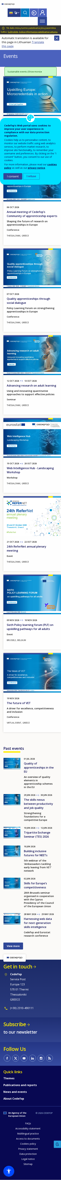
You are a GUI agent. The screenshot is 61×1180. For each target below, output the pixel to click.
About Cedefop (13, 1098)
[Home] (8, 4)
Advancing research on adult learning (31, 385)
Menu (42, 21)
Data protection (28, 1153)
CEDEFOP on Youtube (24, 1058)
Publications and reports (20, 1085)
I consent (13, 176)
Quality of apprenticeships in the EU (39, 767)
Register (42, 12)
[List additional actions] (18, 12)
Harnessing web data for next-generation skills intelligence (38, 923)
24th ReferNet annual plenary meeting (26, 548)
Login (34, 12)
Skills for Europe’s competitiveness (35, 885)
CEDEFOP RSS (49, 1058)
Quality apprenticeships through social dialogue (28, 301)
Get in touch (17, 966)
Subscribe (14, 1024)
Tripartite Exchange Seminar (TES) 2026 (37, 834)
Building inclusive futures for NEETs (35, 853)
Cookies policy (28, 1143)
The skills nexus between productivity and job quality (38, 804)
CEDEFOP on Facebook (7, 1058)
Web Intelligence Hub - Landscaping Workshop (30, 470)
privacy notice (36, 167)
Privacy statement (28, 1148)
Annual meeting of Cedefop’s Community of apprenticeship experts (32, 214)
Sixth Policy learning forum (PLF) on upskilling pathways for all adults (30, 627)
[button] (8, 1171)
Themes (8, 1078)
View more (13, 946)
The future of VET (19, 703)
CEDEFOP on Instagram (41, 1058)
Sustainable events (17, 71)
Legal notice (28, 1159)
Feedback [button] (57, 1144)
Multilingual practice (28, 1133)
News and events (15, 1092)
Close (56, 38)
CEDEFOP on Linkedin (32, 1058)
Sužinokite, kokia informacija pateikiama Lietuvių (32, 31)
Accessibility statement (27, 1128)
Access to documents (28, 1138)
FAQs (28, 1123)
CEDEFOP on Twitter (15, 1058)
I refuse (31, 176)
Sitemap (28, 1164)
